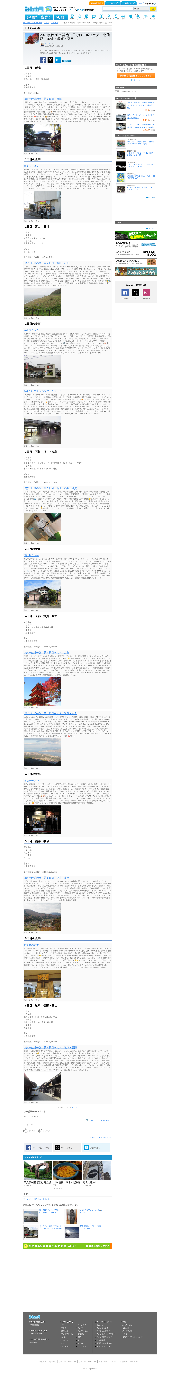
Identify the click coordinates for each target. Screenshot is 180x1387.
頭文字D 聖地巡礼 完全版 (37, 1182)
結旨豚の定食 (31, 945)
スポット (64, 1337)
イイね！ (64, 1343)
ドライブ (54, 23)
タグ (79, 1340)
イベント (64, 1325)
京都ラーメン (31, 780)
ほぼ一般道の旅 (44, 1199)
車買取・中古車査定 (104, 1343)
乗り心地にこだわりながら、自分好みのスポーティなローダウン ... (140, 143)
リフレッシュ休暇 (30, 1199)
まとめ (46, 23)
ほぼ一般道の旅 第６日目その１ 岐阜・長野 (50, 1047)
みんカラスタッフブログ (106, 1334)
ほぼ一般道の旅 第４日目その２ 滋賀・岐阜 (50, 713)
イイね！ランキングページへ (101, 1137)
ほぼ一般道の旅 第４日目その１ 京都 (46, 652)
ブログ (63, 1328)
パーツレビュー (36, 1334)
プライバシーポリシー (67, 1362)
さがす (80, 1328)
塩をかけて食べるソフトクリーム (43, 391)
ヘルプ (141, 3)
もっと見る (151, 197)
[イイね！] (66, 62)
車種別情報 (34, 1325)
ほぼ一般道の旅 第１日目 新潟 (43, 98)
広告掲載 (123, 1362)
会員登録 (125, 1328)
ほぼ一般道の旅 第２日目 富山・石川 (46, 263)
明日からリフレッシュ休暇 (90, 1210)
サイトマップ (135, 1362)
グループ (64, 1340)
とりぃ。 (48, 43)
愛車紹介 (64, 1331)
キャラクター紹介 (103, 1346)
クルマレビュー (83, 1331)
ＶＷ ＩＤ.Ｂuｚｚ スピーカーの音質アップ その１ (140, 165)
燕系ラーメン (31, 166)
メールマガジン (128, 1331)
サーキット (65, 1346)
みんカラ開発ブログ (104, 1337)
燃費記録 (81, 1334)
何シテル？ (82, 1325)
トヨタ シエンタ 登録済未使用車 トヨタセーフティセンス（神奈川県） (141, 105)
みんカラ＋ (101, 1325)
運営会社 (42, 1362)
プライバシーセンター (87, 1362)
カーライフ (82, 1346)
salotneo (53, 1212)
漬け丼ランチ (31, 555)
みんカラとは (127, 1325)
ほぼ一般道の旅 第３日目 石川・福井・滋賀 (50, 488)
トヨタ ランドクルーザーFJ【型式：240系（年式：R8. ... (141, 154)
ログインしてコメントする (99, 1120)
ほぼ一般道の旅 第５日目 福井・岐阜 (46, 877)
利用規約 (52, 1362)
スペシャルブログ (103, 1331)
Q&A (79, 1337)
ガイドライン (104, 1362)
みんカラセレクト (103, 1328)
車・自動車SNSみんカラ (32, 23)
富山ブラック (31, 330)
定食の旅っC (90, 1182)
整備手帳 (33, 1342)
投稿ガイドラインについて (132, 1337)
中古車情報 (101, 1340)
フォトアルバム (67, 1334)
